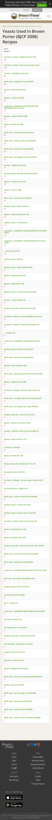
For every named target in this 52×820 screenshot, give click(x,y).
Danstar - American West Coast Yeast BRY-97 (21, 431)
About (38, 780)
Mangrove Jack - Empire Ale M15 (16, 206)
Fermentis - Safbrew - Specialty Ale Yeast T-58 (21, 324)
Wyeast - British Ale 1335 (13, 455)
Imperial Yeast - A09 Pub (13, 259)
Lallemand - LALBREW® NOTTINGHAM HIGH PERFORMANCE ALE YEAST (21, 107)
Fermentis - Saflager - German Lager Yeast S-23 (22, 390)
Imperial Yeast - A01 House (14, 652)
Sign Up (42, 5)
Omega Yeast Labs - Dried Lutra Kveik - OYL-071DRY (24, 546)
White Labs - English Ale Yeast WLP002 (18, 81)
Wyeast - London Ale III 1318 (15, 182)
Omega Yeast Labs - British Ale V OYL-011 (20, 464)
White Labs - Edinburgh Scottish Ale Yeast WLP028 (23, 374)
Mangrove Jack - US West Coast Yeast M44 (20, 292)
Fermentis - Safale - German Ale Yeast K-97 (20, 521)
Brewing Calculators (38, 764)
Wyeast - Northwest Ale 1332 (15, 529)
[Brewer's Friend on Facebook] (31, 745)
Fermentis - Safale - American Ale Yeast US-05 (21, 65)
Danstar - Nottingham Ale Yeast (16, 73)
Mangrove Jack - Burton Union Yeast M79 (20, 513)
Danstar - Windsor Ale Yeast (15, 165)
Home (14, 757)
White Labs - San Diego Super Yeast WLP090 (21, 406)
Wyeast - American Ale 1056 (14, 90)
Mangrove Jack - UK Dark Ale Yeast (17, 505)
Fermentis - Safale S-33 (13, 619)
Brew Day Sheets (38, 760)
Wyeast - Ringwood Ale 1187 (15, 275)
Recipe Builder (38, 757)
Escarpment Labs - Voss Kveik (15, 627)
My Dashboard (38, 768)
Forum (14, 764)
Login (26, 10)
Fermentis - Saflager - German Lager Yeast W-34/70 (23, 480)
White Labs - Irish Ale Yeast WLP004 (17, 198)
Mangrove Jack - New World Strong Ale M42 (21, 173)
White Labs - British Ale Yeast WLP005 (18, 149)
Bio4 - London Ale (11, 603)
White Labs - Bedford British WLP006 (18, 709)
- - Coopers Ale (9, 333)
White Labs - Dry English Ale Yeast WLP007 (20, 157)
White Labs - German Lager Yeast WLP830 (20, 693)
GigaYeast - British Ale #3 (14, 660)
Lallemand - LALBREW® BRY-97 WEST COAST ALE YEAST (25, 570)
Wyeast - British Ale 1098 (13, 124)
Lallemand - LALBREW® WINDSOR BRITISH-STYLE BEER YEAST (25, 232)
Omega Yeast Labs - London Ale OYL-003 (19, 636)
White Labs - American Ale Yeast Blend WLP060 (22, 717)
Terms (41, 815)
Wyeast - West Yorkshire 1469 (15, 365)
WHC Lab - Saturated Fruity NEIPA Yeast (19, 578)
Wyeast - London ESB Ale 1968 (15, 116)
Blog (14, 760)
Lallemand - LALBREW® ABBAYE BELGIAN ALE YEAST (24, 611)
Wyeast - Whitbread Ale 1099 (15, 382)
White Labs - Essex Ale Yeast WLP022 (18, 701)
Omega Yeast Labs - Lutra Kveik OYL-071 (19, 415)
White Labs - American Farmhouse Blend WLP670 (23, 677)
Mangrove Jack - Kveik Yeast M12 (16, 586)
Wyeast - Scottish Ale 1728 (14, 284)
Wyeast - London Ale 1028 (14, 98)
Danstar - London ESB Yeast (15, 300)
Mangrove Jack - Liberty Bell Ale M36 (18, 267)
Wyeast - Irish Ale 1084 (12, 190)
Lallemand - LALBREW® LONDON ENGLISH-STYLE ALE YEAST (25, 242)
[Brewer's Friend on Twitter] (35, 745)
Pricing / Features (38, 784)
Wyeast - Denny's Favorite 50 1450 (17, 423)
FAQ (13, 768)
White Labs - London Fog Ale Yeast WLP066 (20, 496)
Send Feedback (33, 815)
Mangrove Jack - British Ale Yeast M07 (18, 349)
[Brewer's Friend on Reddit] (38, 745)
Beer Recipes (14, 780)
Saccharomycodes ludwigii (14, 595)
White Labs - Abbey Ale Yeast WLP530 (18, 562)
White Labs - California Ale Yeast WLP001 (20, 141)
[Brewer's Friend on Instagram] (28, 745)
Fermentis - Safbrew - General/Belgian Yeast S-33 (23, 316)
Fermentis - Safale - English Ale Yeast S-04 (20, 57)
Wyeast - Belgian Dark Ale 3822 (16, 668)
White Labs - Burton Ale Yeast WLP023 (18, 357)
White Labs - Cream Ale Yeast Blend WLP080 (21, 554)
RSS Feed (47, 815)
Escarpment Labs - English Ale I (16, 488)
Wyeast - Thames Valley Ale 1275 (16, 214)
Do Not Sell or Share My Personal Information (26, 817)
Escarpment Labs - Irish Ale (14, 472)
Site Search (14, 776)
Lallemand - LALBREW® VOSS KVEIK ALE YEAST (22, 341)
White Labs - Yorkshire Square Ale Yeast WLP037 (22, 398)
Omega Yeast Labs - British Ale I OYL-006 (19, 308)
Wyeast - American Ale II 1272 (15, 439)
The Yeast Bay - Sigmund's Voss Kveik (18, 644)
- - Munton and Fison (12, 251)
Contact (38, 776)
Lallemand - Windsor (12, 447)
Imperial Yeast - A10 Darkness (15, 222)
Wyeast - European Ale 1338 (14, 537)
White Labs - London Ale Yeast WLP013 (19, 132)
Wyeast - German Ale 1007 (14, 685)
